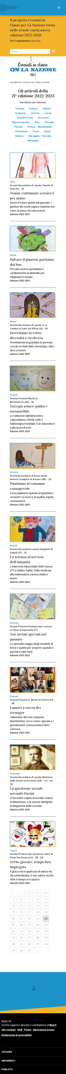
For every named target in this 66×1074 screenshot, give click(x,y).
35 (13, 937)
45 (13, 950)
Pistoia (18, 126)
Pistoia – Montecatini (39, 126)
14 (45, 905)
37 (29, 937)
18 (37, 912)
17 (29, 912)
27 (29, 925)
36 (21, 937)
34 (45, 931)
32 (29, 931)
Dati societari (9, 1029)
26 (21, 925)
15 (13, 912)
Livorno (35, 113)
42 (29, 944)
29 (45, 925)
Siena (47, 131)
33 (37, 931)
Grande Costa (25, 117)
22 (29, 918)
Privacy (27, 1029)
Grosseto (43, 117)
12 (29, 905)
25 (13, 925)
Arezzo (33, 108)
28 (37, 925)
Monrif (52, 1025)
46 (21, 950)
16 (21, 912)
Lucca (48, 113)
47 (29, 950)
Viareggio (33, 140)
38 (37, 937)
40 (13, 944)
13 (37, 905)
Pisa (37, 122)
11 (21, 905)
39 (45, 937)
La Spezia (20, 113)
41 (21, 944)
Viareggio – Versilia (39, 136)
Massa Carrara (21, 122)
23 (37, 918)
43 (37, 944)
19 (45, 912)
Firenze (20, 108)
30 (13, 931)
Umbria (19, 136)
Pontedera (21, 131)
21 (21, 918)
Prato (36, 131)
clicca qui (35, 40)
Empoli (46, 108)
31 (21, 931)
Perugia (49, 122)
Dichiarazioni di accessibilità (16, 1035)
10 (13, 905)
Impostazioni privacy (43, 1029)
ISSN (19, 1029)
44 (45, 944)
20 (13, 918)
